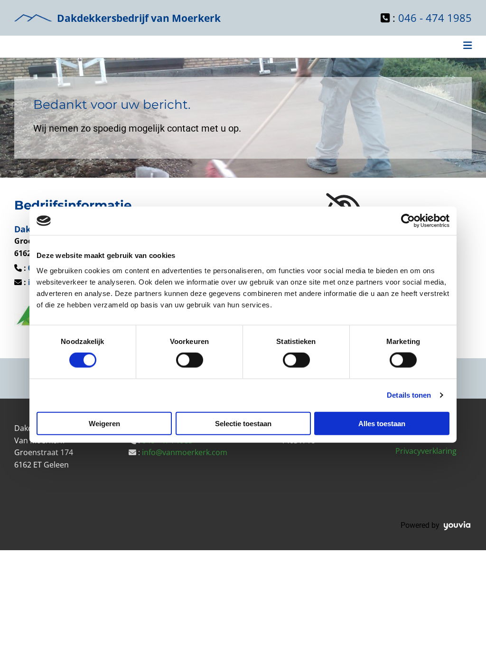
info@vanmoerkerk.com (184, 452)
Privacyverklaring (426, 451)
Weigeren (104, 423)
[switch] (189, 360)
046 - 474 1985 (435, 17)
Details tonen (409, 395)
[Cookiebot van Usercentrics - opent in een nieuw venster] (407, 221)
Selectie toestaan (243, 423)
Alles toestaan (381, 423)
